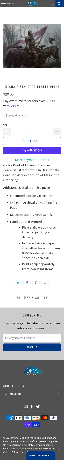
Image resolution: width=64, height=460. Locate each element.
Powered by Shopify (24, 452)
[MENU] (1, 3)
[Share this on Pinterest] (36, 282)
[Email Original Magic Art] (26, 407)
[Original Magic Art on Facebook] (31, 407)
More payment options (32, 160)
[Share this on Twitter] (18, 282)
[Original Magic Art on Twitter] (37, 407)
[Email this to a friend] (45, 282)
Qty (5, 124)
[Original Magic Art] (32, 3)
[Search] (51, 3)
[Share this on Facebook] (27, 282)
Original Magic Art (20, 437)
